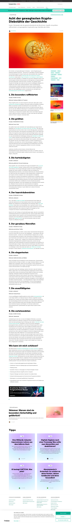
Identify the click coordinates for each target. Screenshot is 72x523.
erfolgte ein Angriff (20, 200)
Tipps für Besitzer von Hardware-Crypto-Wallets (32, 77)
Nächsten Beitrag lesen (14, 407)
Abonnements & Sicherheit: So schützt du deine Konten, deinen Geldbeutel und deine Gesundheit (50, 473)
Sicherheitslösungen (12, 7)
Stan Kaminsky (13, 30)
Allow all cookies (63, 513)
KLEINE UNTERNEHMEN (27, 497)
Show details (16, 520)
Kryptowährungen (13, 14)
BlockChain (57, 72)
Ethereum (53, 76)
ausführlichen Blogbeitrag (14, 104)
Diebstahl (59, 74)
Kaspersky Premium (13, 356)
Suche (62, 15)
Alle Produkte (25, 503)
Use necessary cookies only (63, 520)
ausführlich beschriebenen (27, 248)
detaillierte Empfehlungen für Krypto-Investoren (28, 348)
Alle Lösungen (11, 504)
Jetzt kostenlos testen (58, 10)
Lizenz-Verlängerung (21, 7)
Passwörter (53, 79)
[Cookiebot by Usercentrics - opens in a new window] (6, 521)
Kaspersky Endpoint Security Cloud (28, 501)
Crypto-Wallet (53, 74)
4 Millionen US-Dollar (36, 247)
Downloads (29, 7)
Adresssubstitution (38, 296)
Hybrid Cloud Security (54, 504)
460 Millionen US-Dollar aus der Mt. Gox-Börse (25, 128)
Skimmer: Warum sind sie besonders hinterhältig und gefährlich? (22, 413)
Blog (46, 7)
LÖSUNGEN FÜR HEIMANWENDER (15, 497)
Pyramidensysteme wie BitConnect (17, 90)
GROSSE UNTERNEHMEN (55, 497)
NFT (60, 78)
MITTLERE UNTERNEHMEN (41, 497)
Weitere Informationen (40, 7)
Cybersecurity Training (54, 506)
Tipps (58, 79)
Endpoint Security (54, 503)
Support (33, 7)
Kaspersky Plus (11, 501)
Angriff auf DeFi (18, 218)
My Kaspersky (60, 4)
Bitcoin (52, 72)
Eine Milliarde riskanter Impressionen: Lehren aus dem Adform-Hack (21, 442)
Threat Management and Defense (56, 501)
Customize (63, 516)
